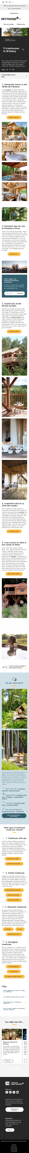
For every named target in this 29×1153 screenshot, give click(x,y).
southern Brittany (16, 317)
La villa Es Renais (13, 971)
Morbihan (8, 90)
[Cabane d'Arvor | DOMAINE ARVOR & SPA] (14, 214)
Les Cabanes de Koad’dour (13, 863)
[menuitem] (14, 13)
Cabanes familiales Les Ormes (13, 890)
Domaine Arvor (13, 254)
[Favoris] (7, 2)
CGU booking (14, 1151)
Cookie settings (14, 1150)
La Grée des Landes (14, 531)
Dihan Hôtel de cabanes (14, 573)
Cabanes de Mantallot (13, 900)
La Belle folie (20, 811)
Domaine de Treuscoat (8, 811)
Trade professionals (16, 8)
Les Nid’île (7, 929)
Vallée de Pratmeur (14, 117)
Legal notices (14, 1146)
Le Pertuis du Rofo (13, 331)
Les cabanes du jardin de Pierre (14, 976)
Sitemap (14, 1144)
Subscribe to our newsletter (14, 1109)
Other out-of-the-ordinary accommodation (13, 815)
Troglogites (9, 797)
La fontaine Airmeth (12, 805)
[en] (13, 2)
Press (9, 8)
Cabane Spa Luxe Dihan (13, 858)
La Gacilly (21, 512)
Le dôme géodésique (13, 966)
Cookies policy (14, 1148)
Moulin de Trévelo (14, 790)
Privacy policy (14, 1147)
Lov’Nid (19, 929)
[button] (9, 2)
